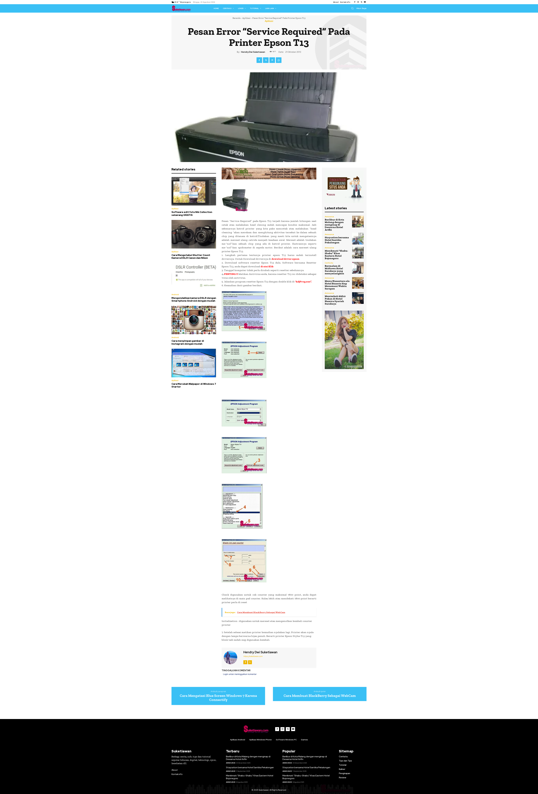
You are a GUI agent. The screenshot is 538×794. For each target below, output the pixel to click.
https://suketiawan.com (252, 656)
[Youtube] (365, 2)
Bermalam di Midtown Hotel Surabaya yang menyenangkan (334, 269)
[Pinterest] (272, 60)
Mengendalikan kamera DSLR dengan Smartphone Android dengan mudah (193, 299)
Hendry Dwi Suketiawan (253, 52)
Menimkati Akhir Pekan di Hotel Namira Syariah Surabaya (335, 300)
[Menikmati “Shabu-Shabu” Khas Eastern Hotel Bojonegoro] (358, 252)
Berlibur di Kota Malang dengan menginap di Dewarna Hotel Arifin (334, 224)
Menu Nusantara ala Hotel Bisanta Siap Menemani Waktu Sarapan (337, 284)
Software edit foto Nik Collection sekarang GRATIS (191, 213)
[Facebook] (354, 2)
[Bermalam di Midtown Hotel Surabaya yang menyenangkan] (358, 268)
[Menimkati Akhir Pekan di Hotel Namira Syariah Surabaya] (358, 298)
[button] (352, 8)
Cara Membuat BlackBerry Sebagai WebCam (320, 696)
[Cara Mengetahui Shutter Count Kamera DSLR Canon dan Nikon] (193, 234)
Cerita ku (329, 263)
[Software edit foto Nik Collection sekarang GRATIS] (193, 191)
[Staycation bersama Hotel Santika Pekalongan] (358, 238)
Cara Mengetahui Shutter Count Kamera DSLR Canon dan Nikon (190, 256)
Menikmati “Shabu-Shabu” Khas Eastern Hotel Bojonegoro (336, 254)
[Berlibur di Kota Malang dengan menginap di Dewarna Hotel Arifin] (358, 221)
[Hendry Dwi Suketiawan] (232, 657)
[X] (361, 2)
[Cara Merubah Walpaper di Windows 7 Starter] (193, 363)
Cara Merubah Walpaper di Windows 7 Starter (193, 385)
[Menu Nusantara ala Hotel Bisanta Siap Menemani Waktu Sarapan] (358, 283)
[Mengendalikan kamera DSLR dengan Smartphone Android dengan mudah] (193, 277)
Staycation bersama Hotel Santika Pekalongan (337, 240)
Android (175, 294)
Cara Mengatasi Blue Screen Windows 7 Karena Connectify (218, 698)
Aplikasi (246, 18)
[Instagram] (358, 2)
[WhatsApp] (278, 60)
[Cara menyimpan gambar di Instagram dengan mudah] (193, 320)
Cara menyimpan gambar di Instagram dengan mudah (187, 342)
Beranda (236, 18)
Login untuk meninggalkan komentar (240, 674)
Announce (329, 217)
